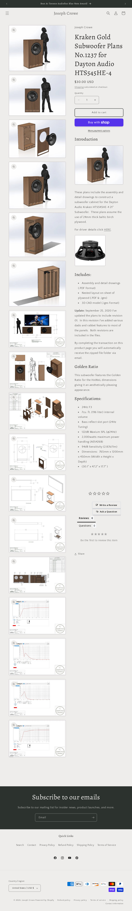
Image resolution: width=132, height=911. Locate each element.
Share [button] (81, 554)
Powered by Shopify (44, 900)
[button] (7, 13)
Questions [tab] (85, 525)
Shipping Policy (85, 845)
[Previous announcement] (6, 4)
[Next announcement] (125, 4)
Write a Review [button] (108, 505)
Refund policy (63, 900)
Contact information (114, 904)
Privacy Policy (47, 845)
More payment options (99, 131)
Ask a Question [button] (108, 511)
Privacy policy (80, 900)
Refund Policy (66, 845)
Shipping (79, 87)
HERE (107, 229)
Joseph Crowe (28, 900)
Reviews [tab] (84, 518)
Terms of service (98, 900)
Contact (31, 845)
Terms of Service (106, 845)
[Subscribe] (93, 817)
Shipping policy (116, 900)
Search (20, 845)
